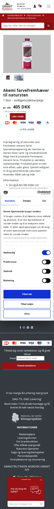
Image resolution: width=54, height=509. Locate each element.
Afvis (27, 313)
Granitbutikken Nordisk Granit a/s (27, 468)
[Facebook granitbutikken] (21, 327)
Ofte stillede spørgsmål (27, 445)
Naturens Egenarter (27, 448)
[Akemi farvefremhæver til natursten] (27, 54)
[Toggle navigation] (49, 6)
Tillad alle (27, 294)
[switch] (46, 262)
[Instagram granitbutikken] (25, 327)
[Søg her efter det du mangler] (48, 26)
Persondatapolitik (28, 456)
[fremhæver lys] (19, 78)
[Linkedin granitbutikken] (32, 327)
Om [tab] (44, 201)
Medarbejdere (27, 434)
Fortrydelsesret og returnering (27, 459)
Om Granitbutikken (27, 441)
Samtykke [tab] (10, 201)
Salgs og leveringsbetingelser (27, 452)
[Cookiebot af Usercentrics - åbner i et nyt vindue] (38, 193)
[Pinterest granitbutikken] (29, 327)
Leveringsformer (27, 438)
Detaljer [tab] (27, 201)
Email (13, 358)
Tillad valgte (27, 304)
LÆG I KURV (18, 116)
